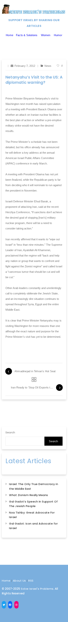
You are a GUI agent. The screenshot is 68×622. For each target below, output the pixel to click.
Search (10, 432)
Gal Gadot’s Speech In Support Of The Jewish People (33, 504)
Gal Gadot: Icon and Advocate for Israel (33, 526)
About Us (19, 580)
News (47, 65)
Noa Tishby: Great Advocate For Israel (32, 515)
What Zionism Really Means (28, 495)
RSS (31, 580)
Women (45, 35)
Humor (58, 35)
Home (9, 35)
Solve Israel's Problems (37, 589)
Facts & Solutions (26, 35)
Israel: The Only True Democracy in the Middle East (33, 486)
